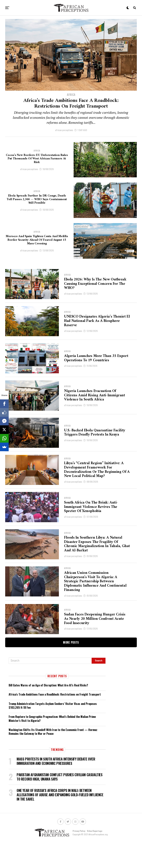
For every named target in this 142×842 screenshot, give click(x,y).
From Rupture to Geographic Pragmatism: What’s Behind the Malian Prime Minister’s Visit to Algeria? (52, 719)
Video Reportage (94, 830)
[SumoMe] (4, 447)
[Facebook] (4, 403)
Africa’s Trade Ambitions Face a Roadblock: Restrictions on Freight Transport (55, 694)
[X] (4, 429)
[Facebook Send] (4, 421)
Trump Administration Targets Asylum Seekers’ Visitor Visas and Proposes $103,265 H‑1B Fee (53, 706)
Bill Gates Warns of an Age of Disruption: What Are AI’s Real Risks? (48, 685)
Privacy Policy (79, 830)
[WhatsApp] (4, 438)
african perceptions (64, 130)
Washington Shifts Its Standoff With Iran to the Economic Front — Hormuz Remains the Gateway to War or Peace (53, 732)
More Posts (71, 642)
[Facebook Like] (4, 412)
